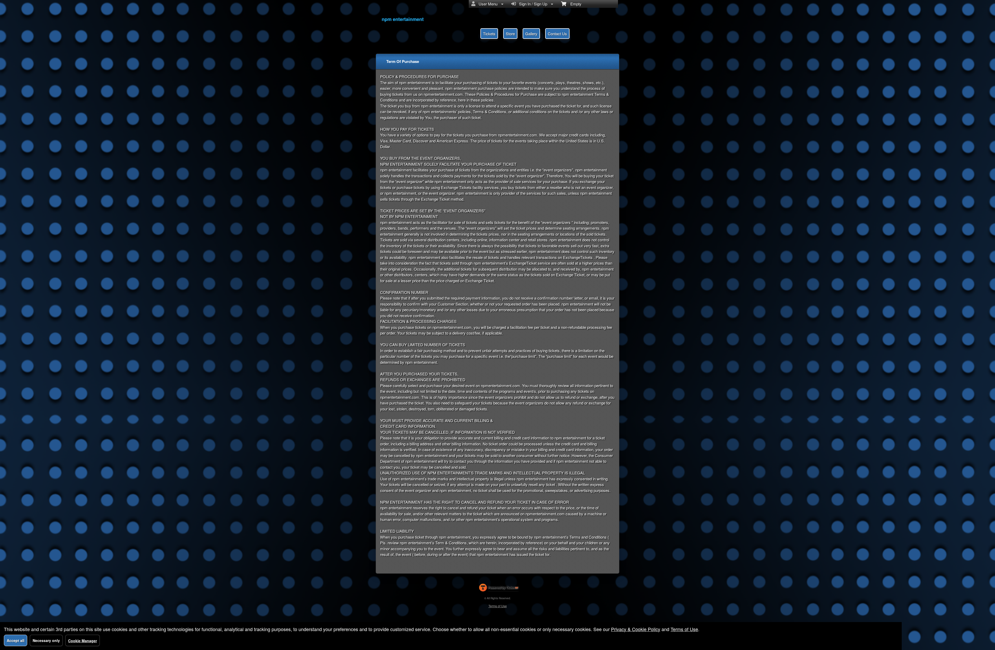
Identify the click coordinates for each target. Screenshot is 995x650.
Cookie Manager (82, 640)
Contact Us (557, 33)
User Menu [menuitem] (487, 3)
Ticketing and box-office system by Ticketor (499, 588)
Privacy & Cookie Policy (635, 629)
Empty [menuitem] (573, 3)
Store (510, 33)
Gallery (531, 33)
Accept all (15, 640)
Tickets (489, 33)
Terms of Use (497, 606)
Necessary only (46, 640)
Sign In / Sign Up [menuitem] (532, 3)
